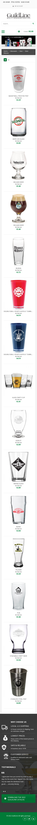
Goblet (18, 441)
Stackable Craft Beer (18, 656)
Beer (21, 51)
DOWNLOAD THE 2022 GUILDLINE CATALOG (16, 798)
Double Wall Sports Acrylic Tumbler (18, 311)
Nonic (18, 527)
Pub (18, 613)
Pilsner (18, 570)
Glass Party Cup (18, 397)
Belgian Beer (18, 182)
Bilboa (18, 268)
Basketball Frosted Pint (18, 96)
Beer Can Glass (18, 139)
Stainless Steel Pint (19, 699)
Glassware (13, 51)
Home (6, 51)
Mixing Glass (19, 484)
